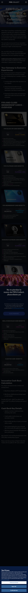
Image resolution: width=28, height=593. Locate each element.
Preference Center (14, 582)
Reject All (14, 586)
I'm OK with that (14, 590)
